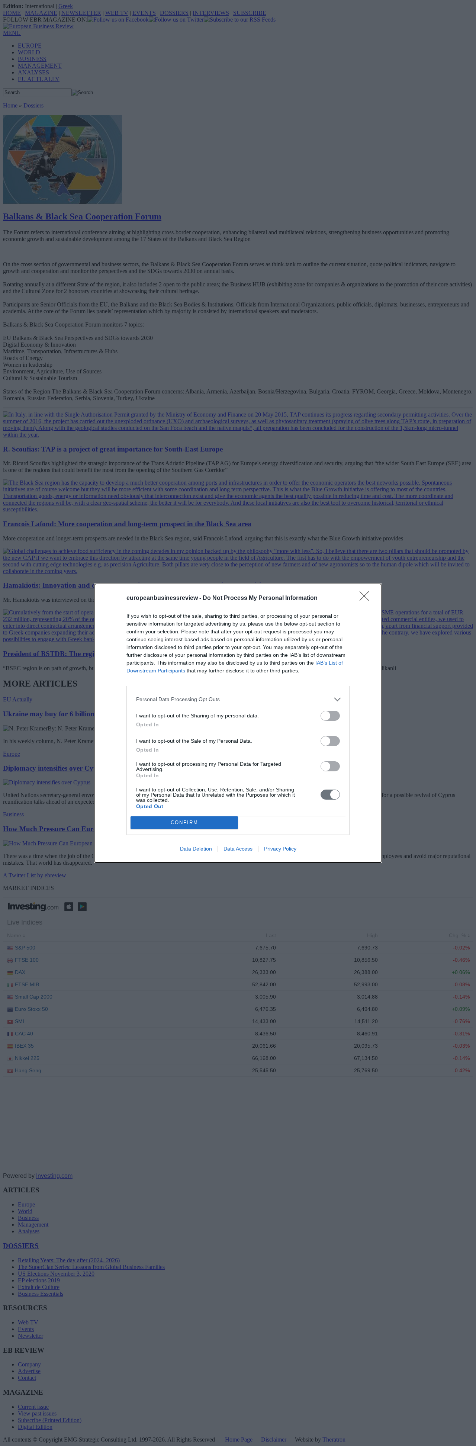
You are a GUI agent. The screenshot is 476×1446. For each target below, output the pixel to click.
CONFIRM (184, 822)
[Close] (367, 598)
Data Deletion (196, 849)
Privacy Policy (280, 849)
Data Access (238, 849)
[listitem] (238, 699)
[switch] (330, 716)
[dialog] (238, 723)
